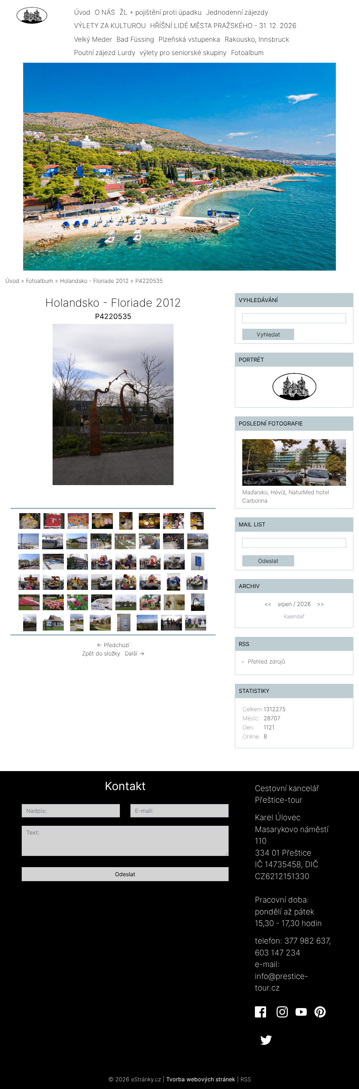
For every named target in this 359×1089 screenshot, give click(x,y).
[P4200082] (149, 540)
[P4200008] (54, 520)
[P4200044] (173, 520)
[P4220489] (174, 601)
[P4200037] (125, 520)
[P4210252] (150, 581)
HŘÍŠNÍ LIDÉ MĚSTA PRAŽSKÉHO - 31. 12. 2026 (223, 25)
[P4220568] (147, 622)
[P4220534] (197, 601)
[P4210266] (197, 581)
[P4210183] (197, 561)
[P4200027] (102, 520)
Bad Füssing (135, 39)
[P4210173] (174, 561)
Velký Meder (93, 39)
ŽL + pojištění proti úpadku (161, 12)
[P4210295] (29, 601)
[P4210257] (173, 581)
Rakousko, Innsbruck (257, 39)
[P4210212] (77, 581)
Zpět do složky (101, 653)
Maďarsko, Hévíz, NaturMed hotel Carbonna (285, 496)
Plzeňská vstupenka (189, 39)
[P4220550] (76, 622)
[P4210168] (150, 561)
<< (267, 603)
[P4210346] (53, 601)
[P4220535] (29, 622)
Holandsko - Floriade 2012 (94, 280)
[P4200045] (197, 520)
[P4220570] (171, 622)
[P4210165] (126, 561)
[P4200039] (149, 520)
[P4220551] (100, 622)
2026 (304, 603)
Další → (134, 653)
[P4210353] (77, 601)
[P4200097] (29, 561)
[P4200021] (78, 520)
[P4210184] (29, 581)
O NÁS (105, 12)
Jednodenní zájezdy (237, 12)
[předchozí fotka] (17, 406)
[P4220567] (123, 622)
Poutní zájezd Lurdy (104, 52)
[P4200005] (30, 520)
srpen (285, 603)
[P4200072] (77, 540)
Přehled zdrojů (266, 661)
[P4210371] (101, 601)
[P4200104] (53, 561)
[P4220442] (126, 601)
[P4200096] (198, 540)
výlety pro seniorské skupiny (183, 52)
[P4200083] (173, 540)
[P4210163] (101, 561)
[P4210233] (101, 581)
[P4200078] (101, 540)
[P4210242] (126, 581)
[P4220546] (53, 622)
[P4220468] (150, 601)
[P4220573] (195, 622)
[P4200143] (77, 561)
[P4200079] (125, 540)
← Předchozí (113, 644)
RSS (246, 1079)
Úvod (82, 12)
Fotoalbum (247, 52)
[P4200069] (52, 540)
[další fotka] (209, 406)
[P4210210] (53, 581)
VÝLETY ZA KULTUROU (110, 25)
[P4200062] (28, 540)
